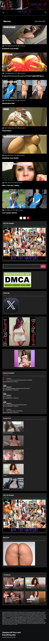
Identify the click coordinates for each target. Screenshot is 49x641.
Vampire (6, 45)
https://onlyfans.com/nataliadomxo (16, 410)
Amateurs (6, 27)
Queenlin (29, 601)
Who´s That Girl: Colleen (10, 185)
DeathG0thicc (6, 489)
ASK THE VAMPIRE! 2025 (8, 381)
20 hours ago (15, 412)
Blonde (11, 81)
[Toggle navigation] (3, 12)
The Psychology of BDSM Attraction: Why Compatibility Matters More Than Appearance (13, 599)
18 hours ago (15, 389)
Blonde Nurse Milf (8, 103)
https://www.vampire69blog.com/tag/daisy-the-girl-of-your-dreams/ (18, 388)
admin (5, 209)
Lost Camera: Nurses (9, 213)
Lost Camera (12, 163)
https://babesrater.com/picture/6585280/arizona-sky (17, 404)
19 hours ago (15, 406)
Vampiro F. (9, 387)
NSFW (7, 595)
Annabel (5, 475)
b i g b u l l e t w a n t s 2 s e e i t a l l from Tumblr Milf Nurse (23, 76)
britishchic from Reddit (10, 49)
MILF (11, 54)
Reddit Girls (12, 27)
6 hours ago (15, 381)
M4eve (4, 461)
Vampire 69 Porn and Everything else (11, 633)
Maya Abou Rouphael (8, 432)
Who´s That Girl (19, 136)
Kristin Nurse (6, 131)
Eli (3, 447)
